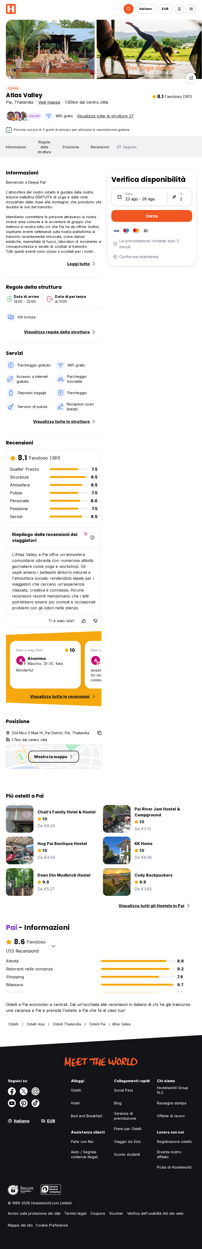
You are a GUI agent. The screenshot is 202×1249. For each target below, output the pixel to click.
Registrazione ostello (174, 1141)
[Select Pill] (129, 9)
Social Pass (123, 1090)
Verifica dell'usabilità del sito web (155, 1213)
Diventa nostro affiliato (169, 1154)
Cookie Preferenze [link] (52, 1225)
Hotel (75, 1103)
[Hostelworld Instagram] (35, 1091)
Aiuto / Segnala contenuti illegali (84, 1154)
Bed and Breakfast (86, 1116)
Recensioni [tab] (100, 147)
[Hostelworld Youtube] (12, 1103)
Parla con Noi (82, 1141)
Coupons (97, 1213)
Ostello (13, 88)
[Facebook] (12, 1091)
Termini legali (75, 1213)
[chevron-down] (53, 946)
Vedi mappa (49, 102)
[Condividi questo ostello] (191, 78)
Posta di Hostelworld (174, 1167)
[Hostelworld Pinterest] (24, 1103)
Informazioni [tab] (16, 147)
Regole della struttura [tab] (44, 147)
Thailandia (23, 102)
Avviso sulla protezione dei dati (34, 1213)
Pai (9, 102)
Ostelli (76, 1090)
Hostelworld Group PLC (172, 1090)
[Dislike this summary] (95, 621)
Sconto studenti (127, 1154)
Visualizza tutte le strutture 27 (105, 116)
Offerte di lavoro (171, 1116)
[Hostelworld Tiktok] (35, 1103)
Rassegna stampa (171, 1103)
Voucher (116, 1213)
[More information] (92, 537)
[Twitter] (24, 1091)
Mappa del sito (20, 1225)
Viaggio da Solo (127, 1141)
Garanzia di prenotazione (125, 1115)
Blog (117, 1103)
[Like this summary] (83, 621)
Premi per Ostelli (128, 1129)
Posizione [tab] (71, 147)
